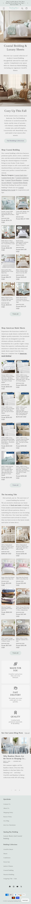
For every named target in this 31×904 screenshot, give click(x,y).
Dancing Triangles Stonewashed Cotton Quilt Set (6, 608)
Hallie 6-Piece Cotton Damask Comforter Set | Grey (22, 640)
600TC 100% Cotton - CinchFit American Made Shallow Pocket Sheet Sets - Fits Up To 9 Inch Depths (7, 410)
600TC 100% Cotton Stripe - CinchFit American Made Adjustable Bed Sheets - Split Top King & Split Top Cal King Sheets (22, 410)
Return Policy (7, 816)
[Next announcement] (28, 3)
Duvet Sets (6, 862)
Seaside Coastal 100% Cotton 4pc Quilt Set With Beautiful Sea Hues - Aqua (8, 214)
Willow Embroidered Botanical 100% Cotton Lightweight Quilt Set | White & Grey (7, 547)
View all (16, 314)
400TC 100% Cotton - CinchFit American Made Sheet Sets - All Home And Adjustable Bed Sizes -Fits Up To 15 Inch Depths (23, 470)
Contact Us (6, 804)
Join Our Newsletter (9, 825)
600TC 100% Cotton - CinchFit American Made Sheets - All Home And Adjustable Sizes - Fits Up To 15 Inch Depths (23, 378)
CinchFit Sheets (8, 849)
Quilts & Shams (8, 866)
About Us (6, 808)
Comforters (7, 857)
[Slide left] (11, 790)
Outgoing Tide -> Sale (10, 878)
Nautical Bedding (8, 874)
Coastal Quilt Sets (20, 175)
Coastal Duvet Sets (7, 178)
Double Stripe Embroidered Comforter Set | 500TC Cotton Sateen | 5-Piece (22, 243)
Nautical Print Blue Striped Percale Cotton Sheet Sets (7, 271)
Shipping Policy (8, 812)
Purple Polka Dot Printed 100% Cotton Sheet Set (7, 578)
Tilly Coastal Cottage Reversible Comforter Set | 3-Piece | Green (8, 640)
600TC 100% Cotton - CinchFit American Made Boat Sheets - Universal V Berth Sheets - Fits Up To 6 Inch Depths (8, 440)
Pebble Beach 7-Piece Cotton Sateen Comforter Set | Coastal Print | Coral (8, 242)
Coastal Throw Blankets (13, 180)
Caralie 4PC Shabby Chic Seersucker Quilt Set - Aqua (22, 213)
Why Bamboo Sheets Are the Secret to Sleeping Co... (14, 757)
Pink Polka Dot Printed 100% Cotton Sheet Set (22, 578)
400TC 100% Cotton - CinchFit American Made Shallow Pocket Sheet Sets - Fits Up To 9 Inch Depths (22, 440)
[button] (4, 8)
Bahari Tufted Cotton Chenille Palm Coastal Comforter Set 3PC (7, 299)
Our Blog (6, 821)
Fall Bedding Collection (15, 141)
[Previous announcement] (3, 3)
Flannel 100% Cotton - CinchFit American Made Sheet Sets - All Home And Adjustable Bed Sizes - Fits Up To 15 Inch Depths (8, 378)
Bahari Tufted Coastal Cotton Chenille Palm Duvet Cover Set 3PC (22, 271)
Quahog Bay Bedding (12, 901)
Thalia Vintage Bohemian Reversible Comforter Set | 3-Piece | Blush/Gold (22, 608)
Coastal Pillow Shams (20, 182)
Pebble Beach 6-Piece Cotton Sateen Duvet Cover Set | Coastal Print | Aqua (23, 300)
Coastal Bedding (8, 870)
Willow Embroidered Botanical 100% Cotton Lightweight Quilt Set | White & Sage (22, 547)
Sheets (5, 853)
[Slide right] (19, 790)
